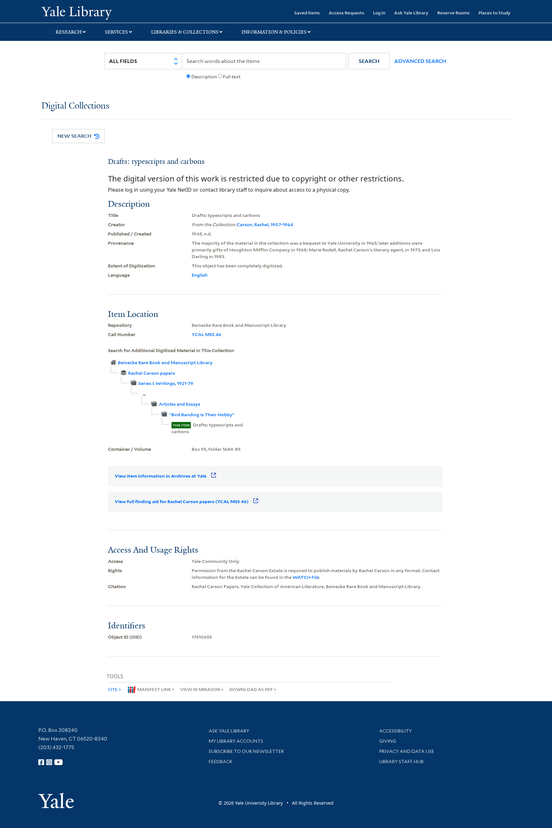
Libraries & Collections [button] (184, 32)
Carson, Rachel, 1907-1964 (265, 224)
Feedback (221, 761)
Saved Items (307, 13)
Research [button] (69, 32)
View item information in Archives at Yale (160, 476)
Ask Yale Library (411, 13)
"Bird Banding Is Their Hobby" (201, 414)
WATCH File (306, 577)
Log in (379, 13)
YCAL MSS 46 (206, 334)
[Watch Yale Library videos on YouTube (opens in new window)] (58, 762)
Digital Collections (75, 106)
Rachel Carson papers (151, 373)
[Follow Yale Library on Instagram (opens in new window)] (49, 762)
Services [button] (116, 32)
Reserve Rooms (453, 13)
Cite (113, 689)
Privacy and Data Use (406, 751)
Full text (232, 76)
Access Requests (346, 13)
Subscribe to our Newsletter (246, 751)
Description (204, 76)
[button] (369, 61)
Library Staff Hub (401, 761)
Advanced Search (420, 61)
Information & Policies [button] (274, 32)
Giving (387, 741)
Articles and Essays (179, 404)
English (200, 275)
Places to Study (494, 13)
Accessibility (395, 730)
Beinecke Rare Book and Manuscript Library (165, 362)
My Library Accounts (236, 741)
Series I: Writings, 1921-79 (165, 383)
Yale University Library (77, 12)
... (144, 393)
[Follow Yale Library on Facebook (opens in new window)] (41, 762)
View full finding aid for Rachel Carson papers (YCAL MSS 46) (182, 501)
